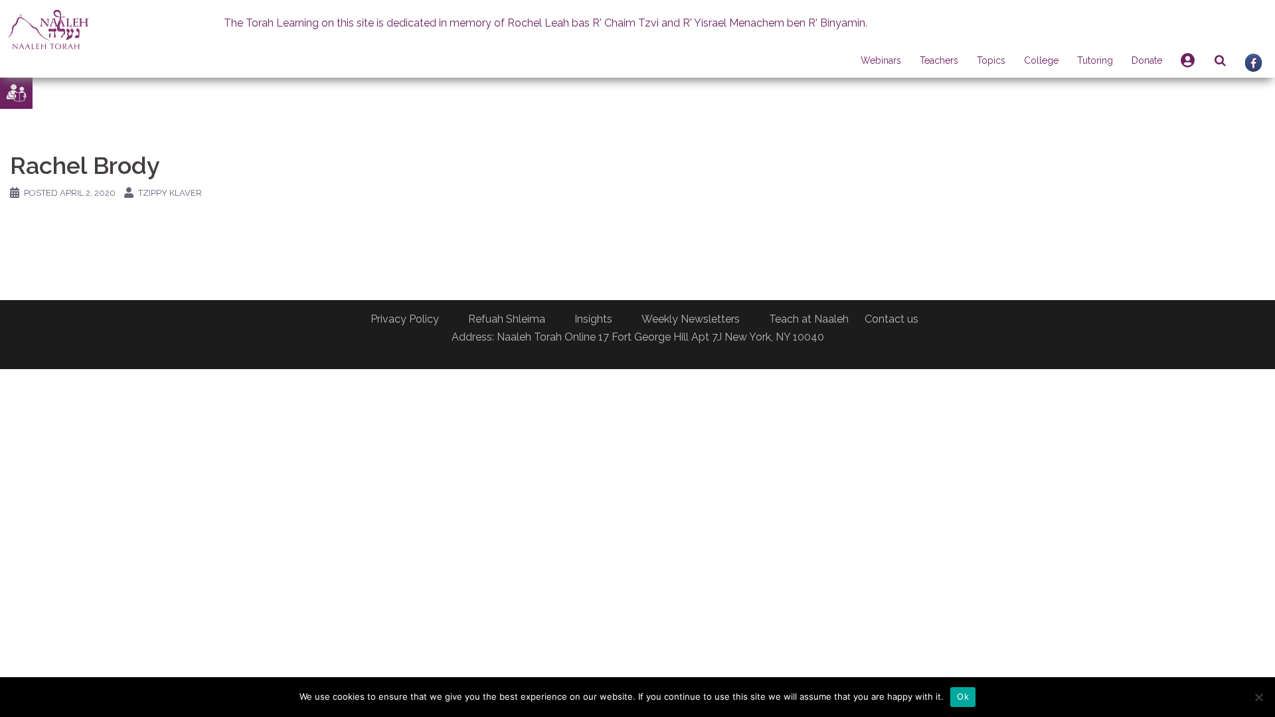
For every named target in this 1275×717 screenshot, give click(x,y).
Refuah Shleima (506, 319)
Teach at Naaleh (809, 319)
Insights (593, 319)
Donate (1147, 60)
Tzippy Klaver (170, 193)
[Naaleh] (48, 29)
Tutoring (1095, 60)
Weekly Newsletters (690, 319)
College (1041, 60)
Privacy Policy (405, 319)
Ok (963, 696)
